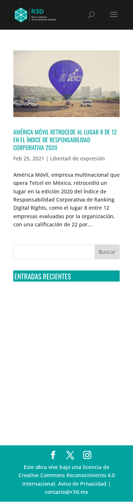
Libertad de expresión (77, 158)
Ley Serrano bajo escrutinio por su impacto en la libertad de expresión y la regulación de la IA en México (66, 384)
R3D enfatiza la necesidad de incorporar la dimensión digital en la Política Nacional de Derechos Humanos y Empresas (66, 411)
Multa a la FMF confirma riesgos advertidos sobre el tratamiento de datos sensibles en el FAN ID (64, 329)
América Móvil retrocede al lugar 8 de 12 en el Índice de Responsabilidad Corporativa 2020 (65, 139)
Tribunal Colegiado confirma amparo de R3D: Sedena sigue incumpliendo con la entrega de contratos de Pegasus (62, 301)
